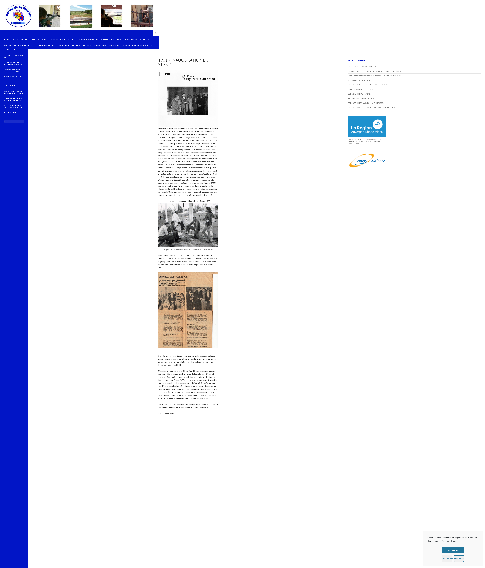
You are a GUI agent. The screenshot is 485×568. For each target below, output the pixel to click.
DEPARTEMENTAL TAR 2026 (359, 94)
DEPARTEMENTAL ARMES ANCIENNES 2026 (366, 103)
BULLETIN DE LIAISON (39, 39)
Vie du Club (144, 39)
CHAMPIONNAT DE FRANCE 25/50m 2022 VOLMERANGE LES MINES (14, 99)
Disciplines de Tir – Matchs (68, 45)
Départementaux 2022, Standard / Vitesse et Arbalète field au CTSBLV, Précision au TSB (14, 92)
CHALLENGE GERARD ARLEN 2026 (362, 66)
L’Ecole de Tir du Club (46, 45)
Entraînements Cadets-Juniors (94, 45)
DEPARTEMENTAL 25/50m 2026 (361, 89)
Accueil (7, 39)
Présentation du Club (21, 39)
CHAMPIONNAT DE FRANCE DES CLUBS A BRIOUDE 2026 (371, 107)
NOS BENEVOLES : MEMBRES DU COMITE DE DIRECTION (96, 39)
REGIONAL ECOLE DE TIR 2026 (361, 98)
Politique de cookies (451, 541)
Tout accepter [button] (453, 550)
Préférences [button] (459, 559)
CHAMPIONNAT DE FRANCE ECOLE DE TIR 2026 (368, 85)
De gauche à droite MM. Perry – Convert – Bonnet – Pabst (188, 249)
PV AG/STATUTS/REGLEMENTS (127, 39)
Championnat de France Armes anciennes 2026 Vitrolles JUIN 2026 (374, 76)
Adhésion (7, 45)
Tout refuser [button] (447, 559)
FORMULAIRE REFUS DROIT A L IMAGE (62, 39)
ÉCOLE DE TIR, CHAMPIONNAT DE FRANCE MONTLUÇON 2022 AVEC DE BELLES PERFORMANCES (13, 107)
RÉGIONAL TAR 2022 (11, 113)
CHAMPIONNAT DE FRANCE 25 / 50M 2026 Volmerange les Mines (374, 71)
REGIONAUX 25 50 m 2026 (359, 80)
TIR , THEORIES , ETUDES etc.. (23, 45)
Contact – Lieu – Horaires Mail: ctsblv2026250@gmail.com (130, 45)
